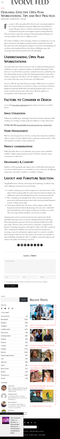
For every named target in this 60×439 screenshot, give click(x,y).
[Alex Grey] (4, 388)
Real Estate (5, 368)
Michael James (5, 18)
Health (3, 352)
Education (4, 332)
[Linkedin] (31, 245)
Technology (5, 375)
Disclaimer (42, 435)
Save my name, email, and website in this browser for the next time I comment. (26, 282)
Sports (3, 372)
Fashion (3, 339)
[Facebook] (18, 245)
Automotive (5, 316)
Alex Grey (11, 386)
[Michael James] (4, 396)
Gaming (3, 346)
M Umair (11, 410)
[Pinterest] (28, 245)
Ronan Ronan (12, 402)
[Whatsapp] (35, 245)
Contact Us (24, 435)
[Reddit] (38, 245)
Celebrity (4, 326)
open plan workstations (20, 105)
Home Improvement (7, 355)
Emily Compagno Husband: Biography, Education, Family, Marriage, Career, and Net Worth (18, 389)
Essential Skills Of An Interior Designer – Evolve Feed (34, 125)
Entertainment (6, 336)
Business (3, 8)
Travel (3, 378)
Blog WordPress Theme (37, 431)
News (2, 365)
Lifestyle (4, 362)
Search (3, 296)
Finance (3, 342)
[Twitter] (25, 245)
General (3, 349)
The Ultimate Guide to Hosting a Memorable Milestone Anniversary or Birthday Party (17, 397)
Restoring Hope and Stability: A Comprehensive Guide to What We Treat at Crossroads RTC (17, 406)
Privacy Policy (33, 435)
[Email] (41, 245)
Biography (4, 319)
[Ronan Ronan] (4, 404)
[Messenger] (22, 245)
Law (2, 359)
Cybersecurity (5, 329)
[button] (38, 427)
